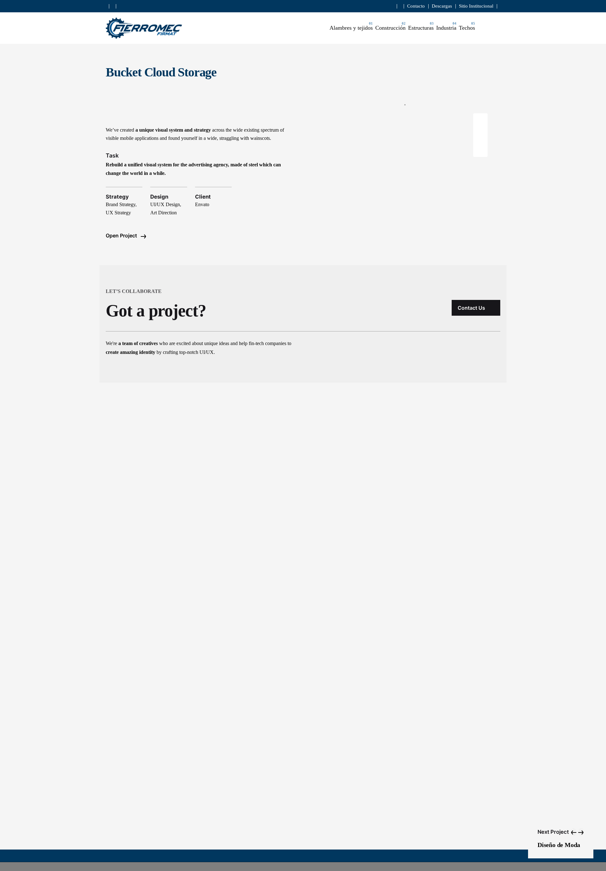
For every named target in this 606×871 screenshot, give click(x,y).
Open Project (122, 235)
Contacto (416, 6)
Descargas (442, 6)
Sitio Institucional (476, 6)
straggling (229, 138)
